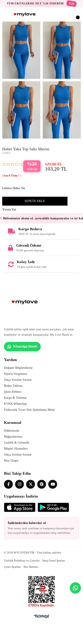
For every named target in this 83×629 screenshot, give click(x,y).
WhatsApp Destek (25, 346)
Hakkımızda (11, 430)
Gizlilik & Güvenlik (16, 442)
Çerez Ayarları (12, 566)
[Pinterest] (41, 484)
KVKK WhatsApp (15, 403)
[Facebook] (8, 484)
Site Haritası (30, 566)
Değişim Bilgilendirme (18, 367)
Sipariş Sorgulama (15, 373)
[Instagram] (19, 484)
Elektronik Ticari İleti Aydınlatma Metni (29, 409)
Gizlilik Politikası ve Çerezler (22, 560)
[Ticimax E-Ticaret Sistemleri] (41, 616)
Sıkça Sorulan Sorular (18, 379)
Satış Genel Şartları (53, 560)
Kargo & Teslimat (15, 397)
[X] (30, 484)
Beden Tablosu (13, 385)
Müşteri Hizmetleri (16, 448)
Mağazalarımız (13, 436)
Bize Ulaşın (11, 460)
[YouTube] (52, 484)
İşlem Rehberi (12, 391)
